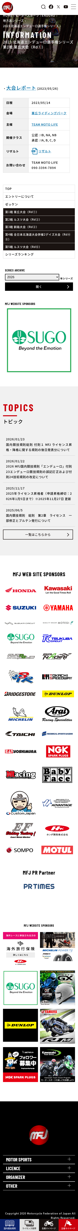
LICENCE (13, 1168)
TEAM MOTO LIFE (45, 124)
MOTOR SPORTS (19, 1159)
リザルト (44, 151)
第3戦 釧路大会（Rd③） (22, 227)
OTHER (11, 1186)
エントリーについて (19, 196)
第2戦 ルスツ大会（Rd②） (23, 219)
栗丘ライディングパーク (49, 113)
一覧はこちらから (38, 534)
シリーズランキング (19, 254)
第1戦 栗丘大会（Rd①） (22, 212)
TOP (8, 188)
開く (39, 286)
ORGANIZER (15, 1177)
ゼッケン (11, 204)
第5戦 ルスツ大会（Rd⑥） (23, 247)
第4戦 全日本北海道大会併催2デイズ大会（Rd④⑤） (38, 236)
